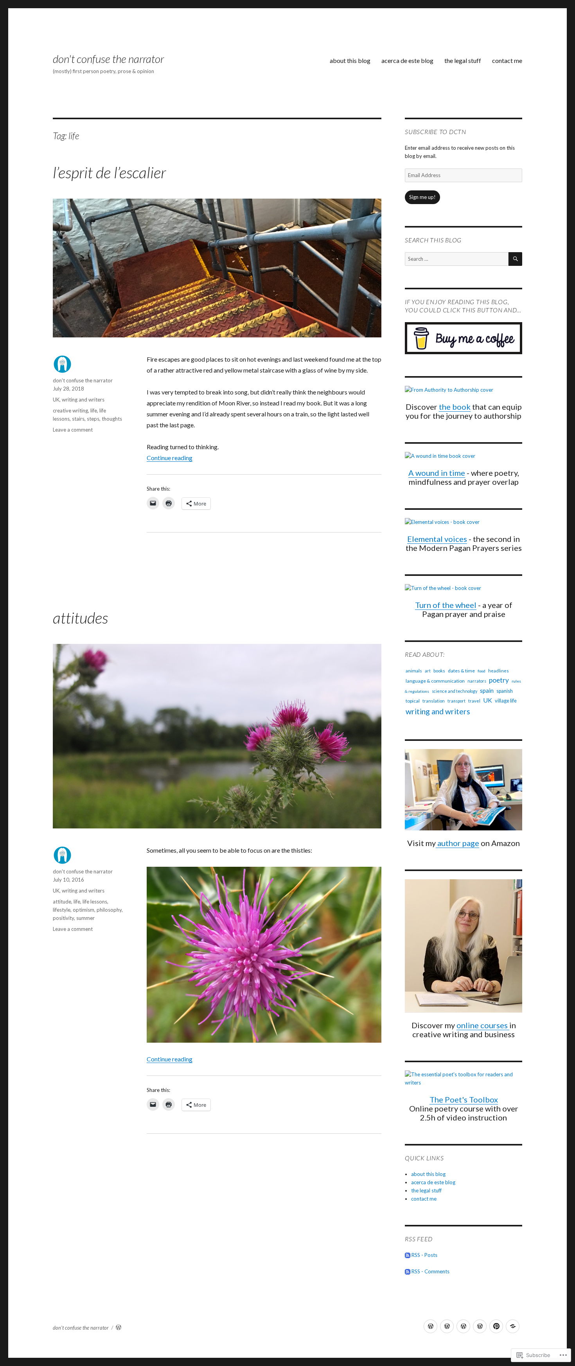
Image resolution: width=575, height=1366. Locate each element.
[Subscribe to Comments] (407, 1271)
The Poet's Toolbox (463, 1099)
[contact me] (512, 1326)
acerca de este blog (407, 60)
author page (457, 843)
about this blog (350, 60)
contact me (507, 60)
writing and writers (83, 399)
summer (85, 918)
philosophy (109, 910)
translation (433, 700)
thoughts (112, 419)
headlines (498, 670)
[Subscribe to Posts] (407, 1255)
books (439, 670)
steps (93, 419)
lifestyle (61, 910)
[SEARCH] (515, 259)
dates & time (461, 671)
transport (456, 701)
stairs (78, 419)
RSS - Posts (424, 1255)
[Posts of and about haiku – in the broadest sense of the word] (480, 1326)
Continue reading (169, 457)
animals (414, 671)
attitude (62, 901)
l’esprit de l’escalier (109, 172)
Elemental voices (437, 538)
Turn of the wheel (445, 605)
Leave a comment (73, 430)
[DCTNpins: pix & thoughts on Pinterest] (496, 1326)
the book (455, 406)
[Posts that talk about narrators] (463, 1326)
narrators (476, 680)
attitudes (80, 617)
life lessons (95, 901)
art (428, 671)
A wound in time (436, 472)
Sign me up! (422, 197)
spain (487, 690)
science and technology (454, 691)
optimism (83, 910)
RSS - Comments (430, 1271)
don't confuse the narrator (108, 58)
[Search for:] (457, 259)
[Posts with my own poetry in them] (430, 1326)
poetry (499, 680)
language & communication (435, 681)
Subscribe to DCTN (435, 131)
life (93, 410)
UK (56, 399)
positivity (63, 918)
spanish (504, 691)
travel (474, 700)
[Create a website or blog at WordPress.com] (118, 1328)
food (481, 671)
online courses (482, 1025)
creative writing (70, 410)
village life (506, 700)
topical (413, 701)
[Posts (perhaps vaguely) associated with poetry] (447, 1326)
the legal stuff (462, 60)
